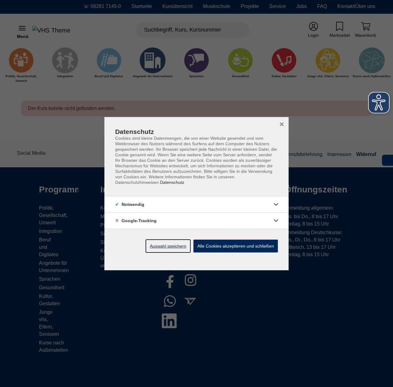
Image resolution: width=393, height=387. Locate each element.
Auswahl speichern (168, 246)
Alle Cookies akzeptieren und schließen (235, 246)
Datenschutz (172, 182)
